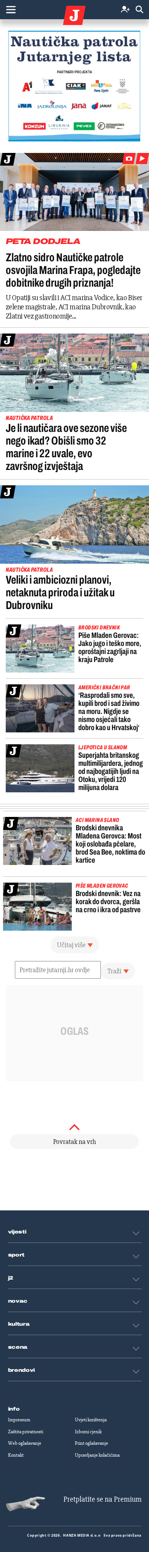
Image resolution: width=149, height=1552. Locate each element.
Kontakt (16, 1455)
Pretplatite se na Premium (102, 1499)
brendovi (21, 1370)
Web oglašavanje (24, 1443)
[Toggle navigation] (10, 9)
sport (16, 1255)
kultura (19, 1324)
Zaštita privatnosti (25, 1432)
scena (18, 1347)
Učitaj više (71, 945)
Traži (114, 971)
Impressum (19, 1420)
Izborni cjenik (88, 1432)
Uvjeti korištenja (91, 1420)
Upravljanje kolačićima (97, 1455)
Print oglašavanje (91, 1443)
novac (18, 1301)
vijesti (17, 1232)
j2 (10, 1278)
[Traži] (139, 10)
